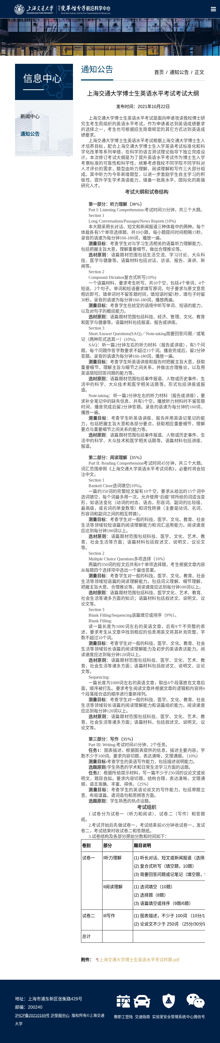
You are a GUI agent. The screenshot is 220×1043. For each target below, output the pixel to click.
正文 (199, 72)
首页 (159, 72)
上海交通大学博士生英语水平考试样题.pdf (139, 959)
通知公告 (30, 134)
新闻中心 (30, 116)
